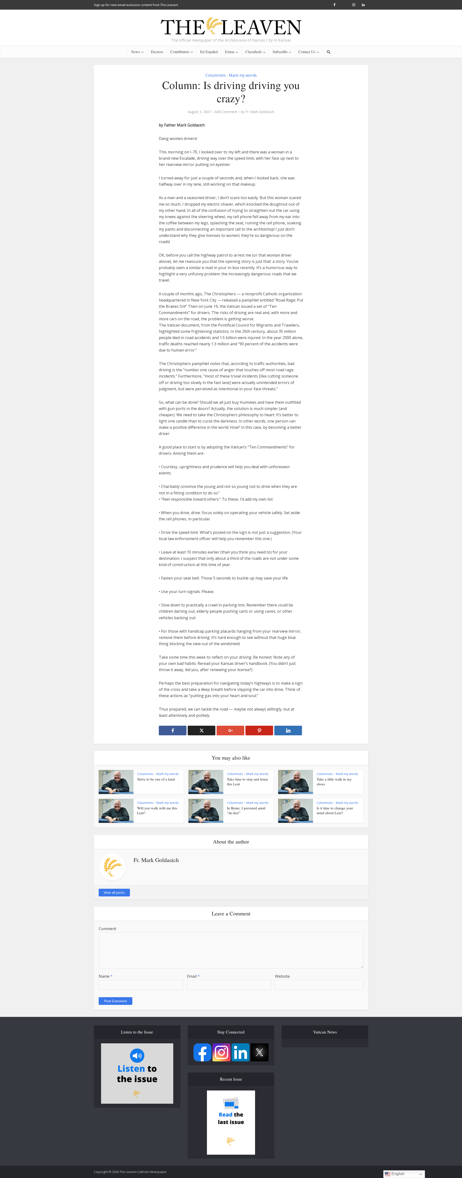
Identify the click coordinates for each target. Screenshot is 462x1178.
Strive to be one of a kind (156, 779)
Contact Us (306, 51)
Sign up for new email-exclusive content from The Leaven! (136, 5)
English (397, 1174)
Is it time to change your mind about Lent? (335, 810)
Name (106, 976)
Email (193, 976)
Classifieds (253, 51)
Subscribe (280, 51)
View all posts (114, 892)
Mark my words (243, 75)
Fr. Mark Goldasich (259, 112)
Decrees (157, 51)
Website (282, 976)
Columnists (215, 75)
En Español (209, 51)
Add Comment (226, 112)
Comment (107, 928)
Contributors (179, 51)
